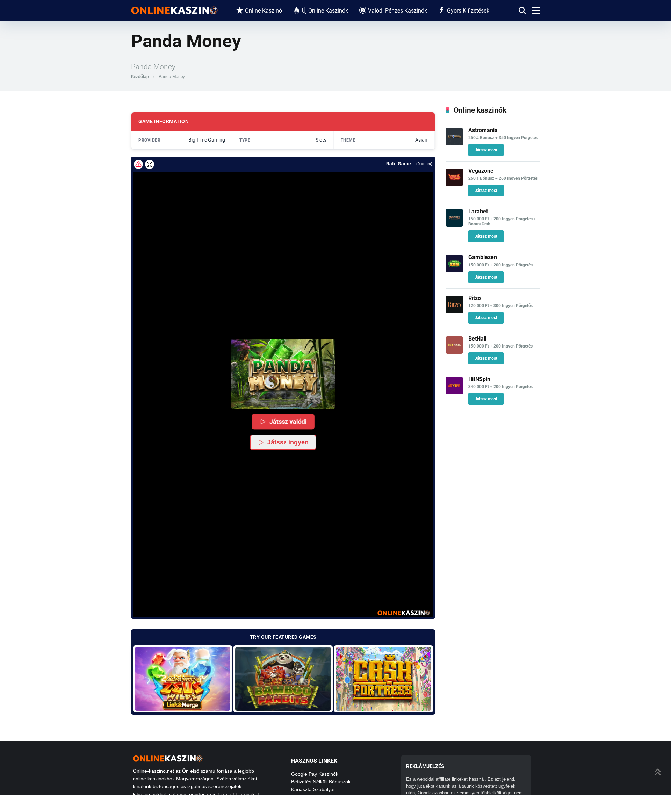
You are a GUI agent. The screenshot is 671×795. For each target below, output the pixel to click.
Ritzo (474, 298)
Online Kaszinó (263, 10)
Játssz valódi (288, 421)
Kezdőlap (140, 76)
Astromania (483, 130)
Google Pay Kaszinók (314, 774)
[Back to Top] (658, 771)
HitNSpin (479, 379)
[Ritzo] (454, 311)
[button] (283, 374)
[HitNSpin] (454, 392)
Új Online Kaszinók (325, 10)
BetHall (477, 338)
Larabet (478, 211)
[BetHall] (454, 352)
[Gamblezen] (454, 270)
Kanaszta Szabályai (312, 789)
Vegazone (480, 170)
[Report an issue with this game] (138, 164)
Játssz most (486, 150)
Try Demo (183, 678)
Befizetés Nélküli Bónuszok (321, 782)
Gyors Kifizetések (468, 10)
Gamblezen (482, 257)
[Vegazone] (454, 184)
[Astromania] (454, 143)
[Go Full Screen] (149, 164)
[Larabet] (454, 224)
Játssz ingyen (288, 442)
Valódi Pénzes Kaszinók (397, 10)
